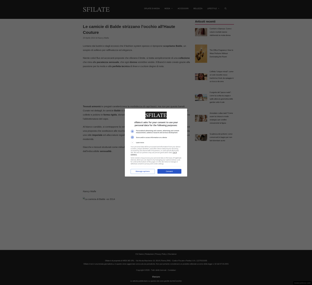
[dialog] (156, 143)
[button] (156, 142)
